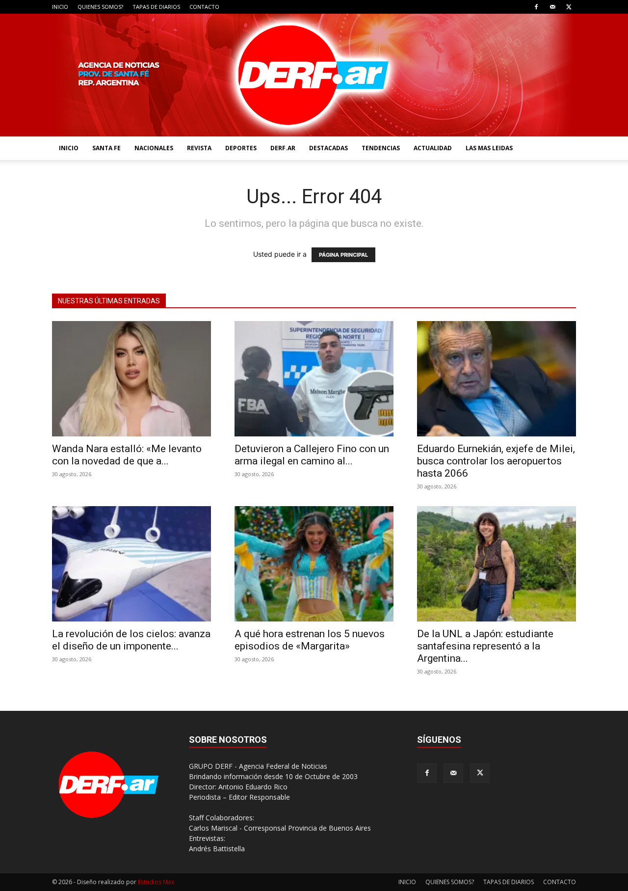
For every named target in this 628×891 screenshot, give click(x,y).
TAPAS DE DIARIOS (156, 6)
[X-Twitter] (568, 7)
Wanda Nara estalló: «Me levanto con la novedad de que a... (127, 455)
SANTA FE (106, 148)
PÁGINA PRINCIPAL (343, 254)
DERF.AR (282, 148)
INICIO (60, 6)
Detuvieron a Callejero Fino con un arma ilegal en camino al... (312, 455)
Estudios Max (156, 882)
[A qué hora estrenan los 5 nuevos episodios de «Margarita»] (314, 563)
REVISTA (199, 148)
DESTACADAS (328, 148)
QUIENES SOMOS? (100, 6)
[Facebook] (536, 7)
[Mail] (552, 7)
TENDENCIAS (381, 148)
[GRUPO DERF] (314, 75)
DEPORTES (241, 148)
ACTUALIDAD (433, 148)
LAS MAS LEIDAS (489, 148)
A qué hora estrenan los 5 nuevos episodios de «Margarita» (310, 640)
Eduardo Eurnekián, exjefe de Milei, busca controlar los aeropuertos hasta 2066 (496, 461)
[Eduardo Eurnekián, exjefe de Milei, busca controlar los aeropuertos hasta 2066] (496, 378)
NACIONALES (153, 148)
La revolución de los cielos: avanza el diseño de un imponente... (131, 640)
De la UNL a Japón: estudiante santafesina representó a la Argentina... (485, 646)
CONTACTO (204, 6)
